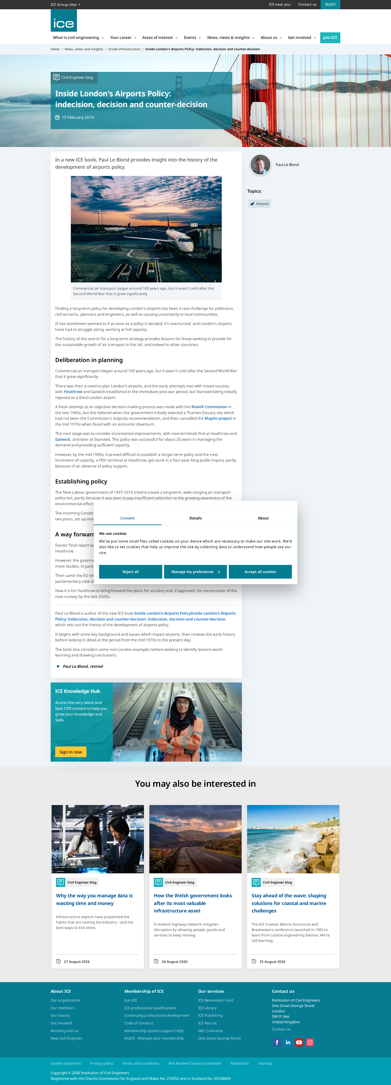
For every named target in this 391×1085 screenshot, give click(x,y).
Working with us (65, 1030)
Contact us (307, 4)
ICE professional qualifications (150, 1007)
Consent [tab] (127, 518)
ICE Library (207, 1007)
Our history (60, 1015)
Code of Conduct (138, 1023)
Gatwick (62, 439)
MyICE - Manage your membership (154, 1038)
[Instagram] (310, 1042)
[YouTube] (299, 1042)
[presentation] (146, 722)
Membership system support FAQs (154, 1030)
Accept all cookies (260, 571)
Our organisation (65, 1000)
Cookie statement (66, 1063)
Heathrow (73, 391)
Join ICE (330, 37)
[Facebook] (277, 1042)
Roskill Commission (209, 406)
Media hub (240, 1063)
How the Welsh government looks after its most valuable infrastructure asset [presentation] (193, 903)
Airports (262, 203)
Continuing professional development (156, 1015)
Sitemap (265, 1063)
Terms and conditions (140, 1063)
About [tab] (263, 518)
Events (190, 37)
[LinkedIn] (288, 1042)
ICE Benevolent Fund (215, 1000)
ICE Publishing (210, 1015)
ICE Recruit (207, 1023)
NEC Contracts (210, 1030)
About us (269, 37)
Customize (195, 572)
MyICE (330, 4)
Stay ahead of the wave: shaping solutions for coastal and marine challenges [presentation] (289, 903)
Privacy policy (101, 1063)
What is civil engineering (76, 37)
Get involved (299, 37)
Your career (120, 37)
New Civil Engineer (66, 1038)
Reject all (131, 571)
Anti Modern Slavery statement (195, 1063)
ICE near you (280, 4)
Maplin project (218, 418)
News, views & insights (228, 37)
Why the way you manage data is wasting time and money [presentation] (94, 899)
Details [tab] (195, 518)
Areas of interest (157, 37)
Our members (63, 1007)
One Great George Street (219, 1038)
